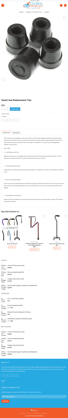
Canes (46, 12)
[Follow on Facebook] (2, 375)
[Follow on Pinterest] (14, 375)
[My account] (61, 5)
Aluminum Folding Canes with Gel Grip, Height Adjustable (34, 244)
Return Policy (37, 413)
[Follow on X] (5, 375)
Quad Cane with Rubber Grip (56, 243)
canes (4, 116)
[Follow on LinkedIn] (17, 375)
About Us (23, 413)
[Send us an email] (8, 375)
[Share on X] (8, 120)
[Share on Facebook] (5, 120)
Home (21, 12)
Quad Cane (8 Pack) (12, 243)
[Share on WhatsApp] (2, 120)
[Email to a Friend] (11, 120)
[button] (2, 5)
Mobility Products (34, 12)
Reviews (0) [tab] (16, 132)
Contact (29, 413)
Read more (12, 246)
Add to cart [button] (56, 248)
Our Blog (44, 413)
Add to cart (15, 109)
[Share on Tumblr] (17, 120)
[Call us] (11, 375)
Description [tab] (6, 132)
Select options (34, 249)
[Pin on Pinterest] (14, 120)
